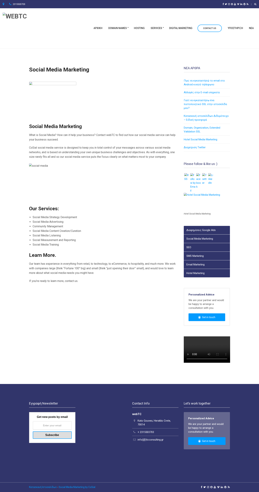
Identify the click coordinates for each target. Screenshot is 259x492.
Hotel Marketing (195, 273)
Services (156, 28)
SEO (188, 247)
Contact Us (209, 28)
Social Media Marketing (199, 238)
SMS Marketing (195, 256)
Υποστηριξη (235, 28)
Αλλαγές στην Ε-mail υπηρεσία (202, 92)
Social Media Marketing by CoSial (77, 487)
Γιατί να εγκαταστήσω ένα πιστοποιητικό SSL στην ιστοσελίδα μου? (205, 104)
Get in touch (208, 317)
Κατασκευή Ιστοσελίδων (43, 487)
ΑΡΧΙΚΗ (98, 28)
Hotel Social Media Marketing (200, 139)
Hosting (139, 28)
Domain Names (117, 28)
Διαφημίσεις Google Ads (201, 230)
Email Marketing (195, 264)
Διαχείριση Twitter (195, 147)
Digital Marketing (180, 28)
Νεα (251, 28)
